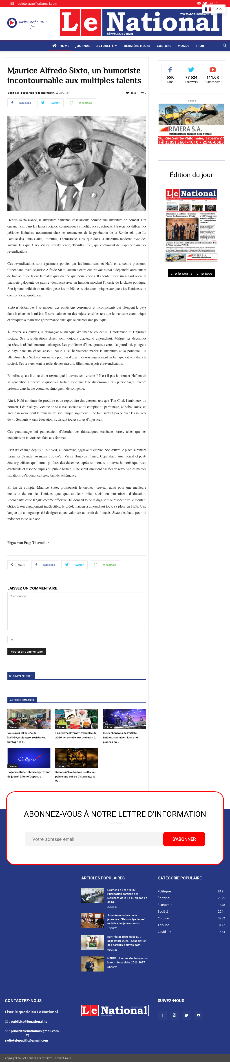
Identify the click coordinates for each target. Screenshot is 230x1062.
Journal (82, 46)
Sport (201, 46)
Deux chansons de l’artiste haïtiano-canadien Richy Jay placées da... (121, 737)
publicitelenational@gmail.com (35, 1031)
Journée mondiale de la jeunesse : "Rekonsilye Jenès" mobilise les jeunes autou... (126, 919)
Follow (191, 67)
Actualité (105, 46)
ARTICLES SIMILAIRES (22, 700)
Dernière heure (137, 46)
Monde (183, 46)
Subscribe (212, 67)
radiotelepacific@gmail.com (26, 1040)
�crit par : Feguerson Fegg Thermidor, (31, 92)
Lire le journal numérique (191, 273)
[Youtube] (200, 3)
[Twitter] (206, 3)
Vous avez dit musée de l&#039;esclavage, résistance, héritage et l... (26, 737)
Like (170, 67)
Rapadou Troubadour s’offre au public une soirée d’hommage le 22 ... (75, 776)
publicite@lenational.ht (29, 1021)
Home (64, 46)
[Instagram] (212, 3)
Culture (164, 46)
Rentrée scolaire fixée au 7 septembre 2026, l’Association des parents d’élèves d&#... (126, 941)
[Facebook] (217, 3)
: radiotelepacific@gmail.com (36, 3)
